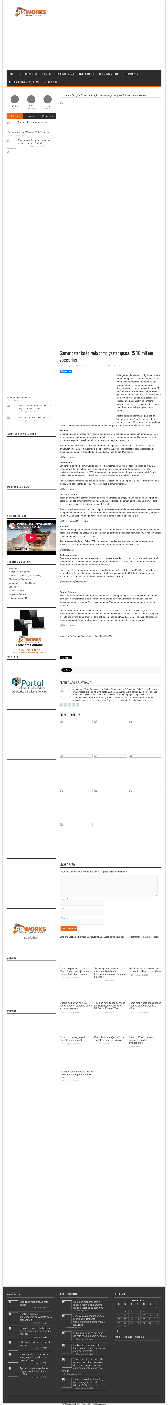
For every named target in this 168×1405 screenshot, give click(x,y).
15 (156, 1315)
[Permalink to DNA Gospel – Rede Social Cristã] (11, 425)
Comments (47, 116)
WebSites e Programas (20, 572)
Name (63, 899)
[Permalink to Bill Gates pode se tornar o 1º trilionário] (13, 1350)
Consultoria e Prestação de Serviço (25, 575)
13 (144, 1315)
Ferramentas (132, 74)
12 (137, 1315)
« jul (117, 1330)
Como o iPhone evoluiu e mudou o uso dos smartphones (142, 1040)
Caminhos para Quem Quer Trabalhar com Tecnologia (109, 1038)
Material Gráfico (16, 590)
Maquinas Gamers (17, 594)
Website (64, 918)
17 (125, 1319)
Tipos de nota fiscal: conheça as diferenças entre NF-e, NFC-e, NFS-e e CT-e (88, 1382)
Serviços (13, 568)
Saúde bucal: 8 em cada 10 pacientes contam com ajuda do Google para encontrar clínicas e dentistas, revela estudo (83, 1365)
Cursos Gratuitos (109, 74)
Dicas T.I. (47, 74)
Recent (31, 116)
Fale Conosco (50, 82)
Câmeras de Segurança (20, 579)
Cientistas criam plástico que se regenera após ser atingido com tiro (35, 1331)
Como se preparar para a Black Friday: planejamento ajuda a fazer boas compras (88, 1304)
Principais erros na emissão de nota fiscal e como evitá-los (89, 1334)
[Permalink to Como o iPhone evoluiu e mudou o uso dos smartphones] (145, 791)
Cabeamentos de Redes (20, 598)
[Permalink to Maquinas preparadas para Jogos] (13, 1309)
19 (137, 1319)
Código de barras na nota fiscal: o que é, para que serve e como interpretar (89, 1348)
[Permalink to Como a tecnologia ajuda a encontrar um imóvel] (76, 791)
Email (63, 908)
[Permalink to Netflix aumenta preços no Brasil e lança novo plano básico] (11, 413)
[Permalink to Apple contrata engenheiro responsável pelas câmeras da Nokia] (13, 1376)
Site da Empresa (28, 74)
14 (150, 1315)
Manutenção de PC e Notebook (23, 583)
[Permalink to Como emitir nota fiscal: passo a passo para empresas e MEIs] (145, 757)
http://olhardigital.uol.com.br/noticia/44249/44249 (89, 636)
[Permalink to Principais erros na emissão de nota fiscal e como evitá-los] (145, 722)
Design (75, 95)
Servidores (14, 587)
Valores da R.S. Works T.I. (19, 397)
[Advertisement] (101, 43)
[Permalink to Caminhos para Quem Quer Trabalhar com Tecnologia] (110, 791)
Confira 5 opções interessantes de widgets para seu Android (36, 1317)
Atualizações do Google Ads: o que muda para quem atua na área (76, 1074)
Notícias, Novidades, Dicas (24, 82)
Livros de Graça (65, 74)
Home (12, 74)
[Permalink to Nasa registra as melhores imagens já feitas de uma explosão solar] (13, 1362)
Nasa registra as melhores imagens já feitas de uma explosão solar (34, 1357)
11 (131, 1315)
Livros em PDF (86, 74)
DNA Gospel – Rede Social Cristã (34, 417)
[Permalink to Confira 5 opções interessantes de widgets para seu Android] (11, 148)
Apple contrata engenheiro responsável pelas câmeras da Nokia (34, 1371)
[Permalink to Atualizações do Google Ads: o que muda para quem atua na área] (76, 825)
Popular (14, 116)
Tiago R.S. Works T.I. (79, 366)
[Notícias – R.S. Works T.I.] (31, 14)
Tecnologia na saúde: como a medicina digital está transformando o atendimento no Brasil (89, 1320)
